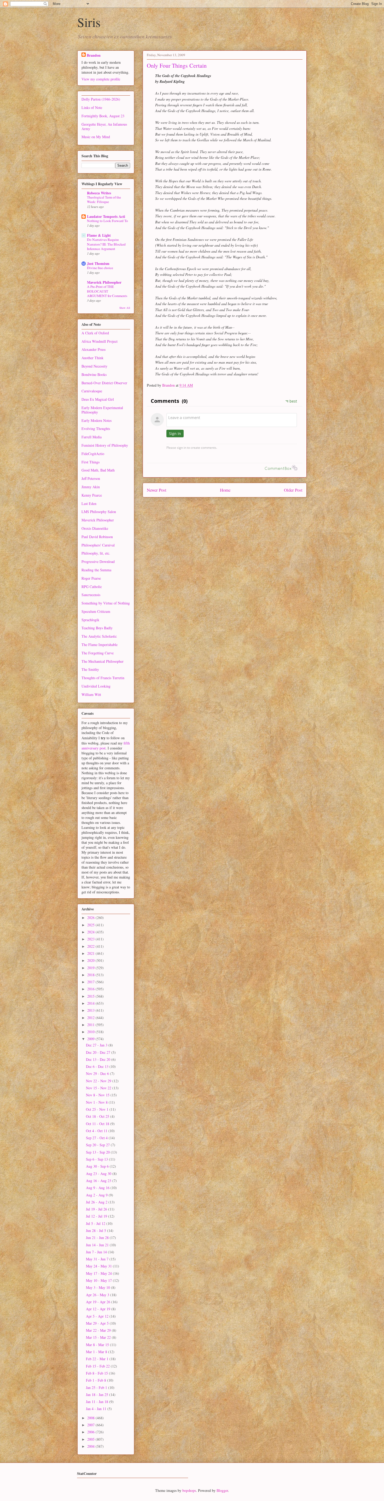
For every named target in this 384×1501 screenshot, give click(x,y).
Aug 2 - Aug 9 (97, 1194)
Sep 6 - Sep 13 (97, 1159)
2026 (91, 917)
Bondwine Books (94, 374)
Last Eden (89, 503)
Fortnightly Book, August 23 (103, 115)
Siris (89, 22)
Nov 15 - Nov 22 (99, 1087)
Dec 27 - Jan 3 (97, 1045)
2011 (91, 1024)
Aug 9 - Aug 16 (98, 1187)
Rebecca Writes (99, 193)
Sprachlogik (90, 619)
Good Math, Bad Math (98, 470)
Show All (124, 308)
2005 (91, 1439)
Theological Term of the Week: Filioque (104, 199)
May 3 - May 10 (98, 1287)
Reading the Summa (96, 569)
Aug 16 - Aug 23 (99, 1180)
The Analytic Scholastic (99, 636)
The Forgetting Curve (98, 652)
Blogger (222, 1490)
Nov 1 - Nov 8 (97, 1102)
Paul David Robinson (97, 536)
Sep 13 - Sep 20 (98, 1152)
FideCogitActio (93, 453)
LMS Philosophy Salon (99, 511)
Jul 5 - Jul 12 (96, 1223)
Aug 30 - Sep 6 (98, 1166)
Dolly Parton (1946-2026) (101, 99)
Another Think (92, 357)
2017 (91, 981)
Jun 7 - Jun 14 (97, 1251)
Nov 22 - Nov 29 (99, 1080)
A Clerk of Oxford (95, 332)
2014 (91, 1003)
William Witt (91, 694)
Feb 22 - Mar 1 (97, 1358)
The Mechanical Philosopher (103, 661)
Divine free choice (100, 267)
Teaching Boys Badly (97, 627)
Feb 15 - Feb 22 (98, 1366)
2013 (91, 1010)
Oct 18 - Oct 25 (98, 1116)
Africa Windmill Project (100, 341)
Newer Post (156, 490)
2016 (91, 988)
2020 (91, 960)
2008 (91, 1417)
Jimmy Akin (91, 486)
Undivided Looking (96, 686)
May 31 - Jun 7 (97, 1258)
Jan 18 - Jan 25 (97, 1394)
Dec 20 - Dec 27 (98, 1052)
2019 (91, 967)
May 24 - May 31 (99, 1266)
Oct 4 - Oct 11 (97, 1130)
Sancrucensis (91, 594)
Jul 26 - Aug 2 (97, 1202)
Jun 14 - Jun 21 (98, 1244)
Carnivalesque (92, 390)
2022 (91, 946)
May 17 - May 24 (99, 1273)
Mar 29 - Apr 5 (98, 1323)
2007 (91, 1424)
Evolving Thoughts (96, 428)
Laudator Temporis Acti (106, 216)
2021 (91, 953)
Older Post (293, 490)
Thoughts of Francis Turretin (103, 677)
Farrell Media (92, 436)
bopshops (189, 1490)
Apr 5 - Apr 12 (97, 1316)
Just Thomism (98, 263)
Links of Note (92, 107)
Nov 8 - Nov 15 (98, 1094)
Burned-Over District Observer (104, 382)
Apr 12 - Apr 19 (98, 1308)
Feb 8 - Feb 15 (97, 1373)
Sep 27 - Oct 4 (97, 1137)
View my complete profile (101, 79)
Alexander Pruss (94, 349)
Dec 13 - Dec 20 (98, 1059)
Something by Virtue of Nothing (106, 603)
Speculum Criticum (96, 611)
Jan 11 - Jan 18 (97, 1401)
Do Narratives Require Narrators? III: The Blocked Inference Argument (106, 244)
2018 (91, 974)
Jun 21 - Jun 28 (98, 1237)
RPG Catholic (92, 586)
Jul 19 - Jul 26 (97, 1209)
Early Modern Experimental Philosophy (102, 410)
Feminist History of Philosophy (105, 445)
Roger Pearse (91, 578)
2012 (91, 1017)
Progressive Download (98, 561)
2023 (91, 938)
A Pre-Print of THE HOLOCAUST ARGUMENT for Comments (107, 291)
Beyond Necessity (94, 366)
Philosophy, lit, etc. (96, 553)
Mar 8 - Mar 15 (98, 1344)
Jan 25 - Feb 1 (97, 1387)
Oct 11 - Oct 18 (98, 1123)
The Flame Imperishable (100, 644)
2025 (91, 924)
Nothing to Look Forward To (107, 220)
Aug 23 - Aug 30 (99, 1173)
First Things (91, 461)
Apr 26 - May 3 (98, 1294)
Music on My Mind (96, 136)
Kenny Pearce (92, 495)
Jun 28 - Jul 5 (96, 1230)
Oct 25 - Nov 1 (97, 1109)
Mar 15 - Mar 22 (99, 1337)
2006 (91, 1431)
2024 (91, 931)
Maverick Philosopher (104, 282)
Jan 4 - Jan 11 (96, 1408)
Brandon (94, 55)
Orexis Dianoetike (95, 528)
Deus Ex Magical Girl (98, 399)
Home (225, 490)
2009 (91, 1038)
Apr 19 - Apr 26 (98, 1301)
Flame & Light (99, 235)
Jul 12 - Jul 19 (97, 1216)
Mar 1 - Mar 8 (97, 1351)
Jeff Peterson (91, 478)
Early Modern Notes (97, 420)
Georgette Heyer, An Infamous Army (104, 126)
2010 (91, 1031)
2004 (91, 1446)
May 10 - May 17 (99, 1280)
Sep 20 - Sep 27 (98, 1144)
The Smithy (90, 669)
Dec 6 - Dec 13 (97, 1066)
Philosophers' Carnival (98, 545)
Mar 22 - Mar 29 (99, 1330)
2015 (91, 996)
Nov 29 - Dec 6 (98, 1073)
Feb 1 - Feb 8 (96, 1380)
